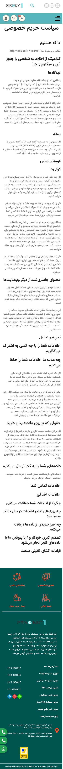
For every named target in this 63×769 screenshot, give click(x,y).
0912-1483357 (14, 668)
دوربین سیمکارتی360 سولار (47, 702)
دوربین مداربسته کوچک (48, 673)
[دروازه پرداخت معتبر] (24, 753)
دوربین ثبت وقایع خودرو (48, 709)
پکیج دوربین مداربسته (49, 716)
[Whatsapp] (19, 696)
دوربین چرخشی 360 (50, 687)
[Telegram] (9, 696)
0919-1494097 (14, 682)
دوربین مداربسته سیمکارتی (47, 680)
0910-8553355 (14, 675)
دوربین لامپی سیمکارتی (49, 694)
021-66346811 (14, 689)
